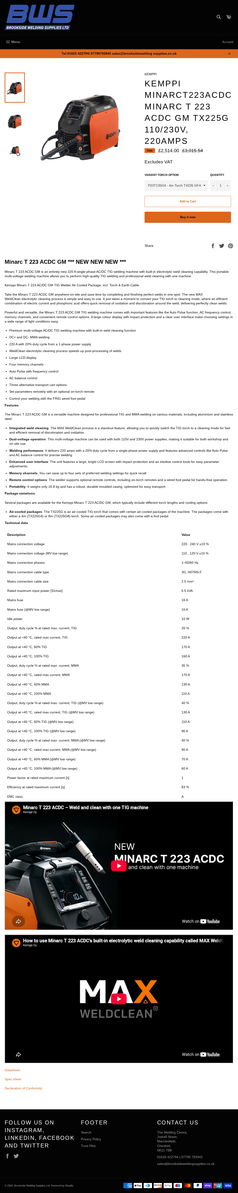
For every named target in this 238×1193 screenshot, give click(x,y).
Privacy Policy (91, 1139)
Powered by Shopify (62, 1185)
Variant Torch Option (162, 175)
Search (86, 1132)
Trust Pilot (88, 1146)
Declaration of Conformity (23, 1088)
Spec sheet (13, 1079)
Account (227, 42)
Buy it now (187, 217)
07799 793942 (192, 1157)
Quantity (217, 175)
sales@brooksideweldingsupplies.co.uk (186, 1164)
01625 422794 (167, 1157)
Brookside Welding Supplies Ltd (32, 1185)
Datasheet (12, 1070)
